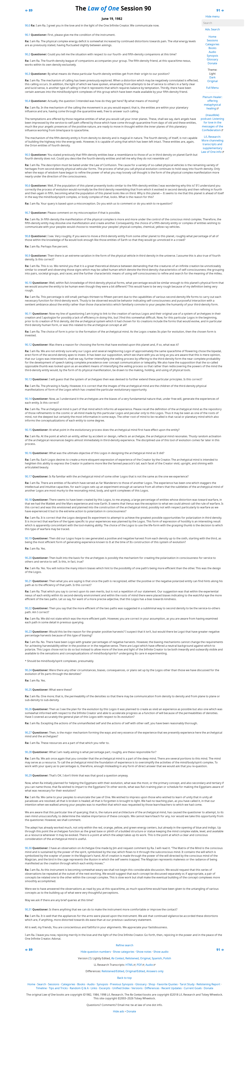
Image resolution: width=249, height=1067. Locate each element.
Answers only (154, 971)
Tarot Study (187, 984)
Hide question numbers (96, 952)
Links (94, 988)
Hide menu (212, 16)
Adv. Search (212, 29)
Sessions (212, 40)
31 (30, 909)
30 (30, 848)
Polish (167, 958)
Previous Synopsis (121, 984)
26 (30, 709)
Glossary (212, 59)
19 (30, 538)
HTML (129, 965)
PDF (139, 965)
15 (30, 430)
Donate (212, 63)
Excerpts (104, 988)
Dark (212, 77)
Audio (212, 52)
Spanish (157, 958)
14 (30, 399)
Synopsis (212, 55)
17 (30, 476)
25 (30, 689)
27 (30, 732)
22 (30, 608)
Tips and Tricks (58, 988)
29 (30, 775)
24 (30, 670)
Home (212, 37)
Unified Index (120, 988)
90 (26, 25)
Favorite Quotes (167, 984)
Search (41, 984)
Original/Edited (135, 971)
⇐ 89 (29, 10)
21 (30, 581)
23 (30, 631)
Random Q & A (79, 988)
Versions (137, 988)
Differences (152, 988)
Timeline (41, 988)
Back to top (124, 978)
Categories (212, 44)
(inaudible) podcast (212, 122)
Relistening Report (208, 984)
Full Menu (212, 88)
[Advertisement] (124, 1040)
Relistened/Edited (113, 971)
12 (30, 345)
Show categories (123, 952)
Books (212, 48)
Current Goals (193, 988)
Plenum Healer (212, 102)
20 (30, 558)
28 (30, 752)
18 (30, 500)
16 (30, 453)
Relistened (132, 958)
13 (30, 379)
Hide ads (118, 1011)
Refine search (124, 945)
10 (30, 283)
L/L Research (212, 144)
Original (212, 81)
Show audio (161, 952)
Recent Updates (171, 988)
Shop (152, 984)
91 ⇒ (220, 10)
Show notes (143, 952)
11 (30, 313)
